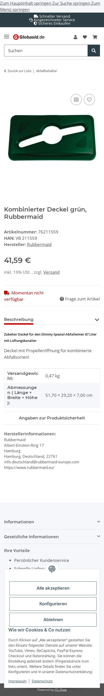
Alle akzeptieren (53, 588)
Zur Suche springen (71, 3)
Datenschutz (42, 681)
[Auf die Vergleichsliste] (76, 99)
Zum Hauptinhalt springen (26, 3)
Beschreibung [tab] (18, 319)
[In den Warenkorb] (8, 87)
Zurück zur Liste (19, 71)
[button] (75, 37)
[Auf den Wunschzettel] (89, 99)
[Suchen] (94, 50)
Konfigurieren (53, 603)
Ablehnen (53, 619)
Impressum (17, 681)
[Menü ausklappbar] (6, 34)
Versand (51, 272)
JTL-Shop (61, 689)
